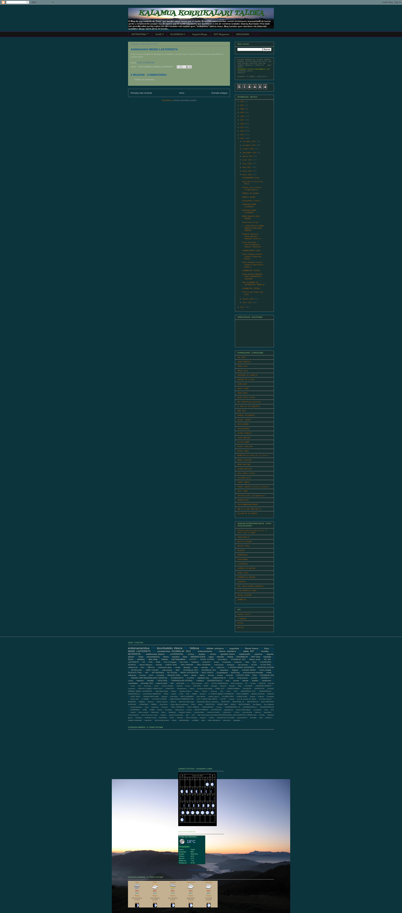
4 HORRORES (265, 662)
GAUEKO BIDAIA (249, 670)
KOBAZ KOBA (242, 696)
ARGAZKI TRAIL (173, 675)
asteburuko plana (164, 667)
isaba (196, 667)
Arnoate (211, 675)
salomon (269, 717)
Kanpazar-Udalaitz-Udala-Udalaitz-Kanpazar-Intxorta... (252, 236)
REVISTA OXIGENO (244, 541)
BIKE (177, 670)
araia (266, 710)
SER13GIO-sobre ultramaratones (251, 496)
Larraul (231, 699)
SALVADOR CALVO (244, 478)
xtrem (151, 675)
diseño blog (235, 673)
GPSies (240, 623)
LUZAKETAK (241, 582)
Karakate (267, 657)
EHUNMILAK (241, 599)
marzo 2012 (247, 175)
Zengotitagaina (222, 673)
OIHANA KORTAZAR (244, 469)
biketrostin (155, 712)
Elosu (197, 691)
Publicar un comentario (144, 80)
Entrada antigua (219, 93)
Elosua (204, 691)
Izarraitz (254, 678)
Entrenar (214, 691)
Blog (239, 686)
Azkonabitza (222, 659)
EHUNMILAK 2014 (209, 670)
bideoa (194, 648)
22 (246, 683)
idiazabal (187, 667)
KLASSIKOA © (177, 34)
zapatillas (236, 720)
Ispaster (164, 696)
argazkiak (234, 648)
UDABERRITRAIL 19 (232, 707)
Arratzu (220, 675)
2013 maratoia (196, 683)
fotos (266, 648)
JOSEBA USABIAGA (244, 433)
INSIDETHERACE (243, 429)
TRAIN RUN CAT (243, 537)
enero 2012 (247, 302)
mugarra (203, 717)
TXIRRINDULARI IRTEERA (182, 681)
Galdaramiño (244, 654)
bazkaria (141, 659)
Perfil (150, 662)
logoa (211, 657)
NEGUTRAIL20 (252, 702)
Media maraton (162, 702)
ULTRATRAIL (135, 710)
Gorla (231, 678)
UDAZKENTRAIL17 (250, 707)
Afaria (186, 675)
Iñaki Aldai (174, 696)
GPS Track (255, 657)
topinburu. (148, 720)
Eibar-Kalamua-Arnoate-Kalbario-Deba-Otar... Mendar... (253, 256)
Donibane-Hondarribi (204, 688)
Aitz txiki (271, 683)
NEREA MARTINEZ (244, 464)
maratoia (175, 657)
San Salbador (269, 704)
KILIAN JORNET (243, 442)
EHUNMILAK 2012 (190, 670)
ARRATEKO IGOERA (266, 667)
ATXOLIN (262, 683)
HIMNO (194, 694)
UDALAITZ (206, 662)
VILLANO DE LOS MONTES (247, 513)
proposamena (242, 717)
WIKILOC (240, 627)
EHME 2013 (219, 688)
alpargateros (228, 710)
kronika (265, 651)
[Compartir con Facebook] (187, 67)
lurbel (172, 717)
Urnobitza (168, 710)
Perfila (158, 662)
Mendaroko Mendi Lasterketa (207, 702)
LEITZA (223, 699)
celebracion (227, 712)
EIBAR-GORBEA (234, 688)
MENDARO (132, 702)
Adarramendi (167, 670)
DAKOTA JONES (243, 388)
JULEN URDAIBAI (244, 438)
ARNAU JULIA (242, 366)
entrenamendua (138, 648)
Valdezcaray (179, 710)
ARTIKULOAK (136, 670)
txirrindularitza (184, 720)
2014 (242, 131)
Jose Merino (200, 696)
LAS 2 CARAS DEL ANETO (207, 699)
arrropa (236, 681)
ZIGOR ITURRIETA (201, 710)
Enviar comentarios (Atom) (185, 100)
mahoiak (180, 717)
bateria (133, 712)
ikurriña (262, 715)
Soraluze (164, 707)
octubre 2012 (248, 149)
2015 (242, 127)
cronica (191, 654)
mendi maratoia (191, 717)
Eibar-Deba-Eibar (162, 691)
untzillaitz (195, 720)
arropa (216, 662)
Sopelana (154, 707)
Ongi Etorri (163, 704)
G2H (235, 691)
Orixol (193, 704)
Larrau (130, 681)
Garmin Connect (244, 614)
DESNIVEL (241, 550)
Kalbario (261, 696)
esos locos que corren (149, 715)
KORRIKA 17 (266, 678)
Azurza (187, 686)
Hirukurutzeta (242, 678)
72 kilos (253, 683)
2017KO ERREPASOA (220, 683)
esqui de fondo (161, 683)
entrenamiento (205, 651)
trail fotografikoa (179, 659)
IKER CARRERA (243, 694)
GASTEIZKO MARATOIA (152, 694)
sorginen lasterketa (135, 720)
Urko (142, 667)
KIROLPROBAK (242, 559)
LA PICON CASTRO (159, 699)
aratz (228, 681)
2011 (242, 307)
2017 (242, 120)
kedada (202, 654)
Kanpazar (230, 665)
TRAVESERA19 (207, 707)
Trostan (219, 707)
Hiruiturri (203, 694)
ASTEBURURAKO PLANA (250, 178)
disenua (258, 712)
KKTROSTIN (134, 654)
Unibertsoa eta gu (250, 222)
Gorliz (181, 694)
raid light (253, 717)
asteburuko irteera (155, 654)
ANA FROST (241, 357)
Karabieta (270, 696)
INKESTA (270, 694)
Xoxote (189, 710)
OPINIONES (143, 704)
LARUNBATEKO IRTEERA (251, 270)
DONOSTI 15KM (242, 675)
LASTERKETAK (242, 564)
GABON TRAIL (171, 665)
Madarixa (140, 681)
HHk (187, 694)
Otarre (200, 704)
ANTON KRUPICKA (244, 362)
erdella (268, 673)
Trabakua (200, 681)
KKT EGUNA (172, 673)
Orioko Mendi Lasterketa (179, 704)
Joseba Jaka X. (214, 696)
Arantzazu (147, 686)
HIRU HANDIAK (187, 665)
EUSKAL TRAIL (243, 573)
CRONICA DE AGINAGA (250, 193)
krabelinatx (163, 717)
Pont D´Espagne (170, 662)
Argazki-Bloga (199, 34)
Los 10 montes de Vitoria (246, 699)
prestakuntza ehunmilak (225, 717)
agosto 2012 (248, 156)
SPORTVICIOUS (243, 500)
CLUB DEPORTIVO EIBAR (246, 590)
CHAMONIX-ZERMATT (263, 686)
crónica (236, 712)
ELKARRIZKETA (177, 678)
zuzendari (160, 675)
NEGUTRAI (225, 702)
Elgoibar (235, 670)
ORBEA (154, 704)
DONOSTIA (170, 688)
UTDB (145, 710)
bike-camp (153, 659)
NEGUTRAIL (163, 681)
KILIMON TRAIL (228, 696)
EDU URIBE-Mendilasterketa (249, 402)
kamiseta (139, 717)
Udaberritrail (132, 667)
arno (272, 710)
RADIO (233, 704)
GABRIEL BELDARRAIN (245, 415)
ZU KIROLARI (216, 710)
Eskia (141, 657)
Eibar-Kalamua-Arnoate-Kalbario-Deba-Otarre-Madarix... (253, 264)
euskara (163, 715)
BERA (206, 686)
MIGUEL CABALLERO (245, 446)
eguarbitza (268, 712)
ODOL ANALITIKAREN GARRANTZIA (250, 586)
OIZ (143, 662)
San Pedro (184, 662)
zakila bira (220, 667)
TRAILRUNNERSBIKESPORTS (247, 504)
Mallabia (142, 702)
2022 (242, 101)
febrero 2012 (248, 299)
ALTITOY (192, 659)
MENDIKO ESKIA (198, 657)
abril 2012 (247, 171)
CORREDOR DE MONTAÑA (246, 577)
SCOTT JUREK (242, 491)
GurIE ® (159, 34)
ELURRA (190, 678)
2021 (242, 105)
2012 (242, 138)
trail (172, 683)
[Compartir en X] (184, 67)
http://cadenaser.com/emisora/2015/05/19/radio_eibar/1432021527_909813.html (227, 715)
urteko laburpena (214, 720)
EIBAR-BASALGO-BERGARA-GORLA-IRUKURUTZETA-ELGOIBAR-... (252, 276)
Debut (192, 688)
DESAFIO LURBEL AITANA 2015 (150, 688)
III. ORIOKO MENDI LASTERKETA (221, 694)
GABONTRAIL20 (265, 691)
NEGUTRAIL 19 (238, 702)
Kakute (252, 696)
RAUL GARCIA (207, 673)
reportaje (204, 667)
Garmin (173, 694)
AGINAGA (149, 67)
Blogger (210, 870)
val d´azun (180, 683)
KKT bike (267, 659)
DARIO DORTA (242, 393)
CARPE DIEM (242, 384)
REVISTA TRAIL (243, 546)
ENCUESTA (247, 688)
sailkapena (132, 675)
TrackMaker (242, 618)
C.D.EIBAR (248, 686)
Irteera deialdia (265, 670)
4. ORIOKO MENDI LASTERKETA (241, 667)
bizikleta (255, 681)
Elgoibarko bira (203, 678)
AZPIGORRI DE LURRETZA (247, 375)
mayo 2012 (247, 167)
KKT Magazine (221, 34)
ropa (261, 717)
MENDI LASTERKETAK (189, 673)
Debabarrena (182, 688)
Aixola (132, 686)
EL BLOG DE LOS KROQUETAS (248, 406)
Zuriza (130, 659)
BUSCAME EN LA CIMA (245, 379)
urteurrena (227, 720)
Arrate (156, 686)
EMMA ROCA (241, 411)
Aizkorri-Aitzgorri (145, 665)
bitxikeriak (172, 712)
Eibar (185, 657)
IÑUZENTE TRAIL (135, 673)
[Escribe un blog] (181, 67)
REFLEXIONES (244, 704)
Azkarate (229, 675)
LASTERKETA (133, 662)
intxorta (164, 659)
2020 (242, 109)
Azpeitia (179, 686)
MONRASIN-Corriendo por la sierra (252, 455)
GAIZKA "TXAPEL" (244, 420)
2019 (242, 112)
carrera (213, 654)
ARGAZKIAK (242, 34)
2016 (242, 124)
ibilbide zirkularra (215, 648)
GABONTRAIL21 (134, 694)
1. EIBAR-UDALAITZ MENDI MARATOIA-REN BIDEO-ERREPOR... (253, 228)
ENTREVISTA (259, 688)
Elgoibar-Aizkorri (185, 691)
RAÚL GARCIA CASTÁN (245, 473)
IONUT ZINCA (135, 696)
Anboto (230, 657)
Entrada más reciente (141, 93)
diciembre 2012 (249, 141)
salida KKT (248, 651)
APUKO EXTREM (207, 659)
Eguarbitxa (224, 670)
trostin (174, 720)
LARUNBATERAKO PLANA (251, 250)
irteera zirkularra (227, 651)
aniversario (257, 710)
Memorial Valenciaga (186, 702)
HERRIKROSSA (242, 555)
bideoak (245, 681)
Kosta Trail (134, 699)
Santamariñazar (136, 707)
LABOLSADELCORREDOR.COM (182, 699)
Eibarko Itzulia (254, 659)
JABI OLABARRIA (187, 696)
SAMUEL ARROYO (243, 482)
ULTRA (254, 665)
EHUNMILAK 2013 (238, 659)
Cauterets (131, 688)
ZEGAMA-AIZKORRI (244, 595)
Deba (255, 675)
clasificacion (266, 681)
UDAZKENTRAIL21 (267, 707)
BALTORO (197, 686)
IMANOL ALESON (257, 694)
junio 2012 (247, 164)
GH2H (166, 694)
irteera (166, 657)
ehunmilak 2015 (147, 683)
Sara (146, 707)
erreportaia (226, 662)
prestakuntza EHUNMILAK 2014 (174, 651)
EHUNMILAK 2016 (267, 675)
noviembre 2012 (249, 145)
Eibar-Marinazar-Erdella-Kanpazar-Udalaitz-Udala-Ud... (252, 244)
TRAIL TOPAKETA (177, 707)
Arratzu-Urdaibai (167, 686)
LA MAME (145, 699)
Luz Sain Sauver (265, 699)
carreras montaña (213, 712)
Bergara (223, 686)
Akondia (220, 657)
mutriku (211, 717)
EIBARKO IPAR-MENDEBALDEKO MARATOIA (149, 678)
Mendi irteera (251, 648)
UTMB (152, 710)
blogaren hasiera (185, 712)
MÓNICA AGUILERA (244, 460)
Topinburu (195, 662)
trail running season (162, 720)
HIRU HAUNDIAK (203, 665)
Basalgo (214, 686)
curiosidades (133, 683)
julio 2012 (247, 160)
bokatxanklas (199, 712)
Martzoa (151, 702)
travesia (142, 675)
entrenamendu (133, 715)
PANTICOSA (210, 704)
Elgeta (173, 691)
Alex (139, 686)
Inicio (181, 93)
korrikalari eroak (150, 717)
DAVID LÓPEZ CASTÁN (245, 397)
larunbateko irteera (251, 201)
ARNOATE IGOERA (248, 197)
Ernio (229, 691)
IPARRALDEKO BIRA (151, 696)
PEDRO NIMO (222, 704)
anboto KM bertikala (243, 710)
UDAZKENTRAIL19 (214, 681)
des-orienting (247, 712)
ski (212, 667)
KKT (147, 673)
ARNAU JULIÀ (242, 371)
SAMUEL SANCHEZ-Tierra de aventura (253, 487)
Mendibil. (150, 681)
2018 (242, 116)
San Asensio (242, 665)
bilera (164, 712)
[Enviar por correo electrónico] (178, 67)
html (193, 715)
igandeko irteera (227, 654)
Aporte (202, 675)
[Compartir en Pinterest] (190, 67)
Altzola (193, 675)
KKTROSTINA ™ (140, 34)
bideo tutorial (143, 712)
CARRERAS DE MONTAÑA (246, 568)
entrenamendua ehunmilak (253, 673)
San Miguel (257, 704)
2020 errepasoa (236, 683)
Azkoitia (159, 665)
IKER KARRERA (243, 424)
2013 (242, 135)
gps (187, 715)
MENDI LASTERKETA (163, 67)
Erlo (221, 691)
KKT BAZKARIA (158, 673)
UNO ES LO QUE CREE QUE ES (249, 509)
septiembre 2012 (250, 153)
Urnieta (159, 710)
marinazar (238, 662)
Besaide (232, 686)
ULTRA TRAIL (265, 665)
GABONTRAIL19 (219, 678)
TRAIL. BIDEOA (193, 707)
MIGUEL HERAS (243, 451)
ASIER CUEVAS (152, 670)
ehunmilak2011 (153, 657)
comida (177, 667)
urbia (203, 720)
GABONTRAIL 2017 (248, 691)
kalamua (258, 654)
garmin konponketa (176, 715)
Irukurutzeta (218, 665)
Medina (173, 702)
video (247, 662)
